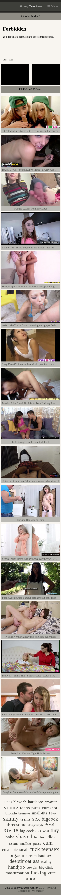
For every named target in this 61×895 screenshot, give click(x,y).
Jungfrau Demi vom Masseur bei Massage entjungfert (30, 792)
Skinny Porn (30, 6)
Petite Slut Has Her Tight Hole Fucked (30, 753)
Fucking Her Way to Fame (30, 520)
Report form (24, 890)
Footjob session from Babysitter (30, 208)
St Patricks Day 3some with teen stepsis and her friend (30, 131)
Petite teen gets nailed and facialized (30, 442)
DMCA (51, 887)
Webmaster (37, 890)
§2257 (42, 887)
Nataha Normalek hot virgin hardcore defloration (31, 636)
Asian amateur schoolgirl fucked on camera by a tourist (30, 481)
